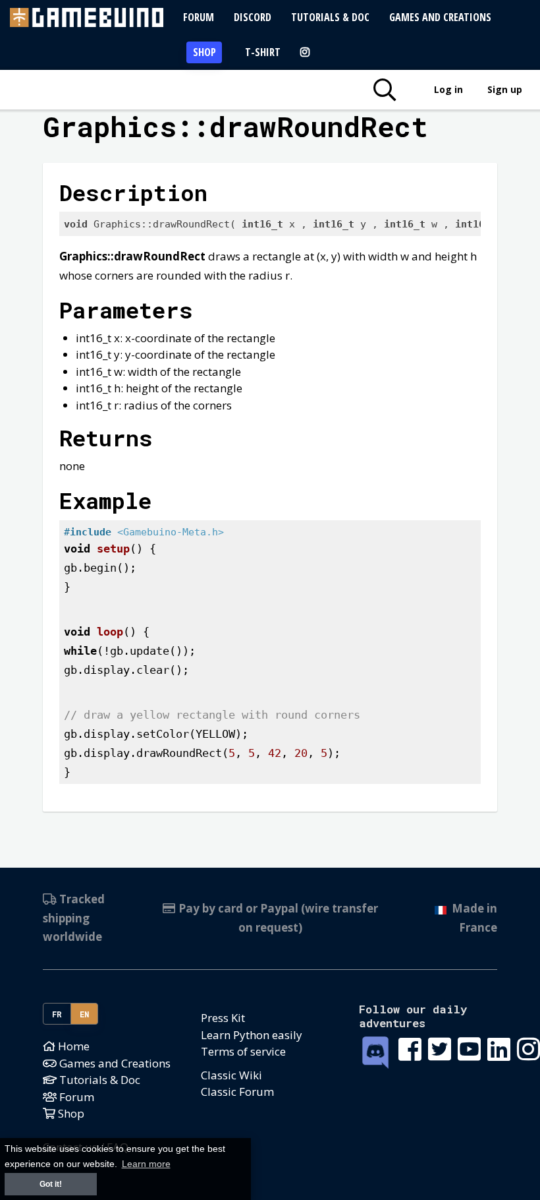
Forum (198, 17)
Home (72, 1046)
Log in (448, 89)
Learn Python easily (251, 1034)
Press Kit (223, 1017)
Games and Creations (440, 17)
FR (57, 1014)
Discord (252, 17)
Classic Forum (237, 1091)
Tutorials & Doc (330, 17)
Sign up (504, 89)
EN (85, 1014)
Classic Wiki (231, 1075)
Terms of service (243, 1051)
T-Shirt (263, 52)
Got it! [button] (51, 1184)
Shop (204, 52)
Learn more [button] (146, 1164)
